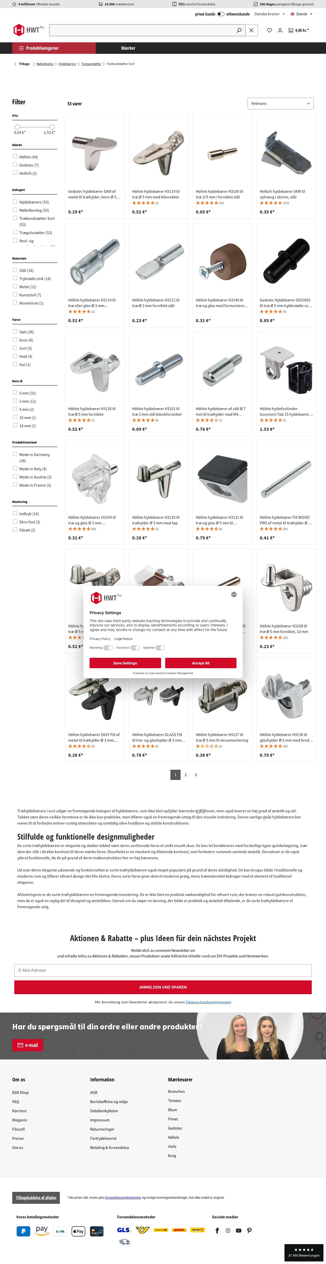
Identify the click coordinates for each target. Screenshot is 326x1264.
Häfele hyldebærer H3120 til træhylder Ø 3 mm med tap (156, 520)
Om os (17, 1148)
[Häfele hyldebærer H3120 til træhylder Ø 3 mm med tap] (158, 479)
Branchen (176, 1091)
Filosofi (18, 1129)
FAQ (15, 1102)
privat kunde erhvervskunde (222, 14)
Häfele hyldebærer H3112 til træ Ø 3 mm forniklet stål (156, 303)
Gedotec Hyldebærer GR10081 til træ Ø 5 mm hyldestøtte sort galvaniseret (285, 303)
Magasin (19, 1120)
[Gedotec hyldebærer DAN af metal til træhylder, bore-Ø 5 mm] (94, 153)
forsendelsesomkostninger (123, 1197)
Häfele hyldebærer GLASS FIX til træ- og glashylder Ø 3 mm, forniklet (157, 737)
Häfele (173, 1137)
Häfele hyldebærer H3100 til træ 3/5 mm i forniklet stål (219, 194)
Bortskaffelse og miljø (109, 1102)
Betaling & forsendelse (109, 1148)
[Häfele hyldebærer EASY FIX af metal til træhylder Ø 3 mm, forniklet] (94, 696)
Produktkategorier (42, 48)
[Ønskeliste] (269, 30)
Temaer (174, 1101)
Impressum (100, 1120)
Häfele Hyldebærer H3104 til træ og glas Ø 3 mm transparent (92, 520)
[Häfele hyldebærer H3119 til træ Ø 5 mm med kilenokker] (158, 153)
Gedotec (175, 1128)
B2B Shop (20, 1092)
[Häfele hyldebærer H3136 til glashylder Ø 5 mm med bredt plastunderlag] (286, 696)
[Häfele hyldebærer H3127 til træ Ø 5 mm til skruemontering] (222, 696)
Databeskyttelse (104, 1111)
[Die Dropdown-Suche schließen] (251, 30)
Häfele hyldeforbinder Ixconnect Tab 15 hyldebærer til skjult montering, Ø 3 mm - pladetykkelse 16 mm (284, 411)
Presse (18, 1138)
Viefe (172, 1146)
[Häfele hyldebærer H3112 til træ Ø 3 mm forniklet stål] (158, 261)
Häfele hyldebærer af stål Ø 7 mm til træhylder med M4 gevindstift (221, 411)
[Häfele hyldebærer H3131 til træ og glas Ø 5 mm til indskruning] (222, 479)
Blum (172, 1110)
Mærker (128, 48)
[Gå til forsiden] (28, 30)
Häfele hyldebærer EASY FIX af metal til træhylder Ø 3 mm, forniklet (94, 737)
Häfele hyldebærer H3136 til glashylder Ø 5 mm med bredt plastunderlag (285, 737)
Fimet (173, 1119)
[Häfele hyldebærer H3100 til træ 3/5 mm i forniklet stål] (222, 153)
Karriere (19, 1111)
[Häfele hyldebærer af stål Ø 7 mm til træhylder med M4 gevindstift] (222, 370)
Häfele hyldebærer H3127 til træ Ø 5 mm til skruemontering (222, 737)
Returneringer (102, 1129)
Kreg (172, 1156)
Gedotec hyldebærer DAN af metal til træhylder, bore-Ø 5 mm (92, 194)
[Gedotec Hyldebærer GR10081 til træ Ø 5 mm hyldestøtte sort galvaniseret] (286, 261)
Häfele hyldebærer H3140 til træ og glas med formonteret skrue (221, 303)
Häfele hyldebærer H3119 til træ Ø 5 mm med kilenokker (156, 194)
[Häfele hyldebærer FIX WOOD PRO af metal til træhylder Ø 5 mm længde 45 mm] (286, 479)
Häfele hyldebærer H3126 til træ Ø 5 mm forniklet (92, 411)
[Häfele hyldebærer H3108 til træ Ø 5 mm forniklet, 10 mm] (286, 587)
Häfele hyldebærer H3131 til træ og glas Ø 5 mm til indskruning (219, 520)
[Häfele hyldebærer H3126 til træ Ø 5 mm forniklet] (94, 370)
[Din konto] (280, 30)
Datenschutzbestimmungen (208, 1002)
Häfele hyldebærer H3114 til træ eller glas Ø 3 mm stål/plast (92, 303)
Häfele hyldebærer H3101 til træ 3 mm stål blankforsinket (157, 411)
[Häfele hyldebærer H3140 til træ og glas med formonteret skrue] (222, 261)
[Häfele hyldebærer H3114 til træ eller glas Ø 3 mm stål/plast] (94, 261)
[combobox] (141, 30)
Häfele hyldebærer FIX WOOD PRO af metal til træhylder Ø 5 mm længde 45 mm (285, 520)
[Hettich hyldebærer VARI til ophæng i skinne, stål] (286, 153)
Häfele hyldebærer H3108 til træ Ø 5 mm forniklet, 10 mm (284, 629)
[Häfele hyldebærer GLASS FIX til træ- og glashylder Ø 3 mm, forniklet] (158, 696)
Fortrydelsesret (103, 1138)
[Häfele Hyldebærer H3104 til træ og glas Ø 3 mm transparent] (94, 479)
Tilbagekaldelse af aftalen (36, 1197)
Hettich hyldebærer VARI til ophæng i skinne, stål (282, 194)
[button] (281, 103)
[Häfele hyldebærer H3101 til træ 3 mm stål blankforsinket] (158, 370)
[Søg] (239, 30)
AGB (93, 1092)
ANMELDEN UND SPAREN (163, 987)
